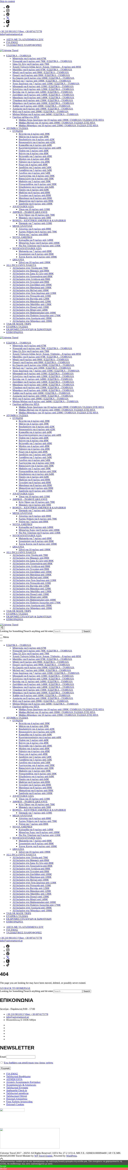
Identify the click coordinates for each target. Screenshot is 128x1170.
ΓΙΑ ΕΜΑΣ (12, 42)
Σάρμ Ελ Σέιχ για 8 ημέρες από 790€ (30, 64)
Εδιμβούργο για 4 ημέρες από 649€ (36, 187)
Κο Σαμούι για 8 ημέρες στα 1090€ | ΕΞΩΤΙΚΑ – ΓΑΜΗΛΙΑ (43, 78)
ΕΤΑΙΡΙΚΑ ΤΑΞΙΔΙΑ (17, 326)
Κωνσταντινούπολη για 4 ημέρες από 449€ (40, 148)
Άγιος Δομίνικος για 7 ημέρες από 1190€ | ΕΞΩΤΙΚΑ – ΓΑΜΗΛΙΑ (45, 83)
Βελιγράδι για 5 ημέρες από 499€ (35, 156)
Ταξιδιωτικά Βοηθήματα (18, 1076)
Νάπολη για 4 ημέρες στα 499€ (34, 161)
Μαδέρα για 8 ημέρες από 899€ (34, 192)
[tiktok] (7, 26)
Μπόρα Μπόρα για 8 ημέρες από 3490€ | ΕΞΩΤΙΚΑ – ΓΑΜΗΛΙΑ (45, 114)
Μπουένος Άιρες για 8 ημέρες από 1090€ (39, 243)
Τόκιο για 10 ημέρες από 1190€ (34, 209)
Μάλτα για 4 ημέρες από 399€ (34, 136)
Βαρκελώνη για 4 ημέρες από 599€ (36, 178)
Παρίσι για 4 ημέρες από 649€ (34, 189)
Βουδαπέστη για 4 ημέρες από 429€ (36, 139)
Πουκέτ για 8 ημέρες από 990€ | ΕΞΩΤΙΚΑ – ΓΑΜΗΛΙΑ (41, 75)
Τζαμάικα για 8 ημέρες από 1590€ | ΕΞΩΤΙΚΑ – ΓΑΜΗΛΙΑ (42, 100)
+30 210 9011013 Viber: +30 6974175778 (21, 31)
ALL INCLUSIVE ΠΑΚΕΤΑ (21, 265)
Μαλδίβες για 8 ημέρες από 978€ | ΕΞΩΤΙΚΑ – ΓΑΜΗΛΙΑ (42, 69)
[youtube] (7, 22)
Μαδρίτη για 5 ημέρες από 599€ (35, 181)
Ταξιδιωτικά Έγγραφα (17, 1087)
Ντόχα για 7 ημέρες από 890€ (33, 234)
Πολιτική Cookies (15, 1104)
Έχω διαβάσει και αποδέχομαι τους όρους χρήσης (28, 1062)
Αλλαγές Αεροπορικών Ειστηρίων (23, 1082)
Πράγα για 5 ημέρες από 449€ (34, 150)
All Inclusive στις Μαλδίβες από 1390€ (31, 304)
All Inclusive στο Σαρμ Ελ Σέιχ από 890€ (33, 273)
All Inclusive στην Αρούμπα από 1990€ (32, 318)
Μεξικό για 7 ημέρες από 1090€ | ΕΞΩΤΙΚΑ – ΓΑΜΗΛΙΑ (41, 80)
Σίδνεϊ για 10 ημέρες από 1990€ (34, 262)
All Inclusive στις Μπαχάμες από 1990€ (32, 321)
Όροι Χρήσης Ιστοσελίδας (19, 1101)
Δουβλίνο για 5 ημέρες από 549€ (35, 167)
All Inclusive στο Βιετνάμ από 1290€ (30, 298)
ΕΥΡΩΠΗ (17, 131)
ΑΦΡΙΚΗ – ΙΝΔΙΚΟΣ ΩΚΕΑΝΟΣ (29, 212)
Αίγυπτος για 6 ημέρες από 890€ (35, 229)
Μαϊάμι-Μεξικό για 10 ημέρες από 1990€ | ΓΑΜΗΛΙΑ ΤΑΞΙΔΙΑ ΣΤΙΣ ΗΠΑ (57, 122)
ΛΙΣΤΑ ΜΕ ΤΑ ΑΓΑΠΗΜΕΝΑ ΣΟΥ (25, 39)
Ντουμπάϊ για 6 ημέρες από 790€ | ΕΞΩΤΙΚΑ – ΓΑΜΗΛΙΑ (42, 61)
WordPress (71, 1155)
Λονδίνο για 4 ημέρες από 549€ (34, 173)
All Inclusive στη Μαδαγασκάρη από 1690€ (34, 312)
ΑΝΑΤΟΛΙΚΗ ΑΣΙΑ (23, 206)
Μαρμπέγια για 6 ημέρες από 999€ (36, 201)
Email (3, 1056)
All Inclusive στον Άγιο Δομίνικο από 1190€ (34, 293)
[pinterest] (7, 15)
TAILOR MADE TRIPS (18, 324)
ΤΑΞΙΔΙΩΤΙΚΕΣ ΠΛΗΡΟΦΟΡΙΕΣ (24, 45)
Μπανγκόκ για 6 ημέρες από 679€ (29, 58)
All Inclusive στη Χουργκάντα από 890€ (32, 276)
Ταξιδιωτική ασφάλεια (17, 1093)
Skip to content (7, 1)
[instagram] (7, 11)
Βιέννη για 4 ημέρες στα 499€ (34, 153)
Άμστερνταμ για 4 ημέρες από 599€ (36, 175)
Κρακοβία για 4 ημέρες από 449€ (35, 145)
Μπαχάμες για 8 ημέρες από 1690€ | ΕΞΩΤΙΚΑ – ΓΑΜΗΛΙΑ (43, 103)
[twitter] (7, 18)
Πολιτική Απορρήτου (16, 1099)
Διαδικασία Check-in (16, 1090)
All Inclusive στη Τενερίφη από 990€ (30, 282)
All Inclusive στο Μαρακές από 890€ (30, 270)
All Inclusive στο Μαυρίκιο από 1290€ (31, 301)
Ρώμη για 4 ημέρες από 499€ (33, 164)
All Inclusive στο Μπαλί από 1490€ (30, 310)
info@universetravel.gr (11, 34)
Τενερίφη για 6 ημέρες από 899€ (35, 195)
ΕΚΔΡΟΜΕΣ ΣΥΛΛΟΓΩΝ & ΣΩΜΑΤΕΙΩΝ (29, 329)
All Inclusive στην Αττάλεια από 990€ (31, 279)
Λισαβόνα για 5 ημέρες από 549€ (35, 170)
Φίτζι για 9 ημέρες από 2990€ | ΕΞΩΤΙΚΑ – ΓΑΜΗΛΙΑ (40, 111)
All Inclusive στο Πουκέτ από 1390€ (30, 307)
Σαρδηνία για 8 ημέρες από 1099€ (35, 203)
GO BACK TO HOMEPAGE (15, 988)
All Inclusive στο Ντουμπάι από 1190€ (31, 296)
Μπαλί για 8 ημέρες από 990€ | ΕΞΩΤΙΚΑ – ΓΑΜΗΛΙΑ (40, 72)
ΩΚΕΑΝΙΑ (18, 259)
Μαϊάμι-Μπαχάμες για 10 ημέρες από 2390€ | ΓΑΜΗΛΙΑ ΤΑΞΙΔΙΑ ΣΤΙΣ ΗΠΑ (58, 125)
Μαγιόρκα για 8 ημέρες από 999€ (35, 198)
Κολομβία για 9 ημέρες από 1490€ (36, 240)
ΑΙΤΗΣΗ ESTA (14, 1079)
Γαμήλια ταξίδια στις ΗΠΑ (25, 117)
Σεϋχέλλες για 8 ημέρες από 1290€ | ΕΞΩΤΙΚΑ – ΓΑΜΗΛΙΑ (43, 89)
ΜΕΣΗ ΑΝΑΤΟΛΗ (22, 226)
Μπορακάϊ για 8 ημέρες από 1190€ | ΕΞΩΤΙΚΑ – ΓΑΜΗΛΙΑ (43, 86)
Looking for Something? (12, 631)
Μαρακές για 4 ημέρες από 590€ (35, 217)
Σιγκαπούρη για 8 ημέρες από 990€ (36, 254)
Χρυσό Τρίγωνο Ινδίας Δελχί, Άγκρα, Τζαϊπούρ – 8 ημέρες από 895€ (46, 67)
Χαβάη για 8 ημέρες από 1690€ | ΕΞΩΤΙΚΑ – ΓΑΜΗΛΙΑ (41, 106)
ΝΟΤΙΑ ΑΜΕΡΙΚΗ (22, 237)
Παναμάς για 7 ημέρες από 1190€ (35, 223)
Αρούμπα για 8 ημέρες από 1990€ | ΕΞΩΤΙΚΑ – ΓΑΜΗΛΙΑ (42, 108)
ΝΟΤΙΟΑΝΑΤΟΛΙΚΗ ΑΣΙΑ (27, 248)
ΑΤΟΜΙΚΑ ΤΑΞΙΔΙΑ (17, 128)
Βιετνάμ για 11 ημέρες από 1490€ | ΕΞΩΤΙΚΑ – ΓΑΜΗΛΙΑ (42, 92)
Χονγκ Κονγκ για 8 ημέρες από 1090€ (38, 256)
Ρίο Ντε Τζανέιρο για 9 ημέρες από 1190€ (39, 245)
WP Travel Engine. (43, 1155)
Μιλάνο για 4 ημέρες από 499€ (34, 159)
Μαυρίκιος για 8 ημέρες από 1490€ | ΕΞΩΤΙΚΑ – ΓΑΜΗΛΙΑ (43, 97)
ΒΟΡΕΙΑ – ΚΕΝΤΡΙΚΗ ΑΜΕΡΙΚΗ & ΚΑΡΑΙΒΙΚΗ (39, 220)
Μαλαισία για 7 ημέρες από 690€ (35, 251)
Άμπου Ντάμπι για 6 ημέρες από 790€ (38, 231)
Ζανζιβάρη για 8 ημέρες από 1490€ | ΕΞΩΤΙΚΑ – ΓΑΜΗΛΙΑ (43, 94)
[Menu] (1, 637)
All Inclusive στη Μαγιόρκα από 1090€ (31, 287)
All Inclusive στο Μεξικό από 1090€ (30, 290)
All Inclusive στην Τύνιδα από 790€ (30, 268)
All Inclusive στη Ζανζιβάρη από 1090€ (32, 284)
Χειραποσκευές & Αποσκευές (21, 1085)
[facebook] (7, 7)
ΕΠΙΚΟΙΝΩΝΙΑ (14, 332)
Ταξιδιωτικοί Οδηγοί (16, 1096)
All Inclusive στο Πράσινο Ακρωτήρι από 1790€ (36, 315)
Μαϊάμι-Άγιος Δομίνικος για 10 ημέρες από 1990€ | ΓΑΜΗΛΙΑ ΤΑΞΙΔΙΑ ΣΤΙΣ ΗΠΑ (61, 120)
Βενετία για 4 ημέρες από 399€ (34, 134)
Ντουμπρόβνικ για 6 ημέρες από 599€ (38, 184)
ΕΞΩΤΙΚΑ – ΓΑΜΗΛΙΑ (18, 55)
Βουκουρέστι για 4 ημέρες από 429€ (37, 142)
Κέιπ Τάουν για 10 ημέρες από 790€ (37, 215)
